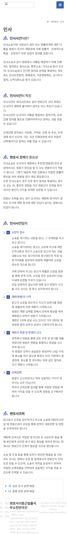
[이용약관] (1, 509)
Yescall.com (54, 512)
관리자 (63, 512)
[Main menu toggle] (60, 5)
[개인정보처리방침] (7, 509)
